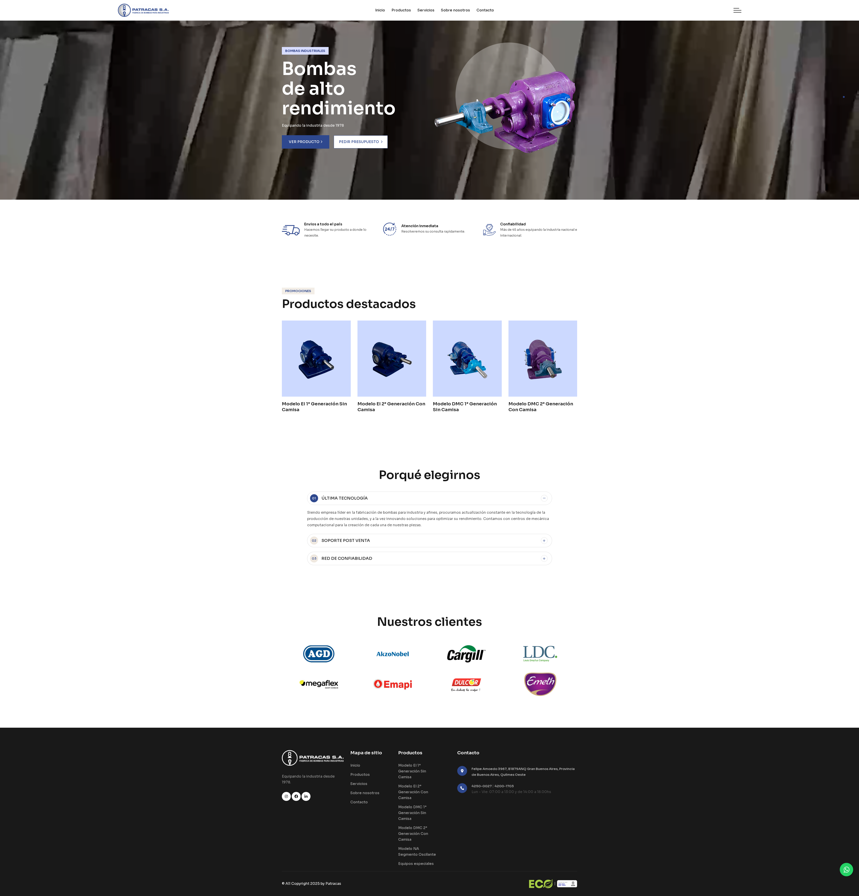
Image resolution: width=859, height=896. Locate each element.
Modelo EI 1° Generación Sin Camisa (412, 771)
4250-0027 (482, 786)
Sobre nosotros (455, 10)
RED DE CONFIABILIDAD (342, 558)
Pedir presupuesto (359, 141)
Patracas (333, 883)
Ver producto (304, 141)
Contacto (485, 10)
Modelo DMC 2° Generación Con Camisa (413, 833)
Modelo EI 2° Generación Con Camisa (413, 792)
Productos (401, 10)
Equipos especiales (416, 863)
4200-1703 (504, 786)
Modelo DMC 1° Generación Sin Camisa (412, 813)
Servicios (425, 10)
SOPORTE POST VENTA (341, 540)
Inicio (380, 10)
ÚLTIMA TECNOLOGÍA (340, 498)
